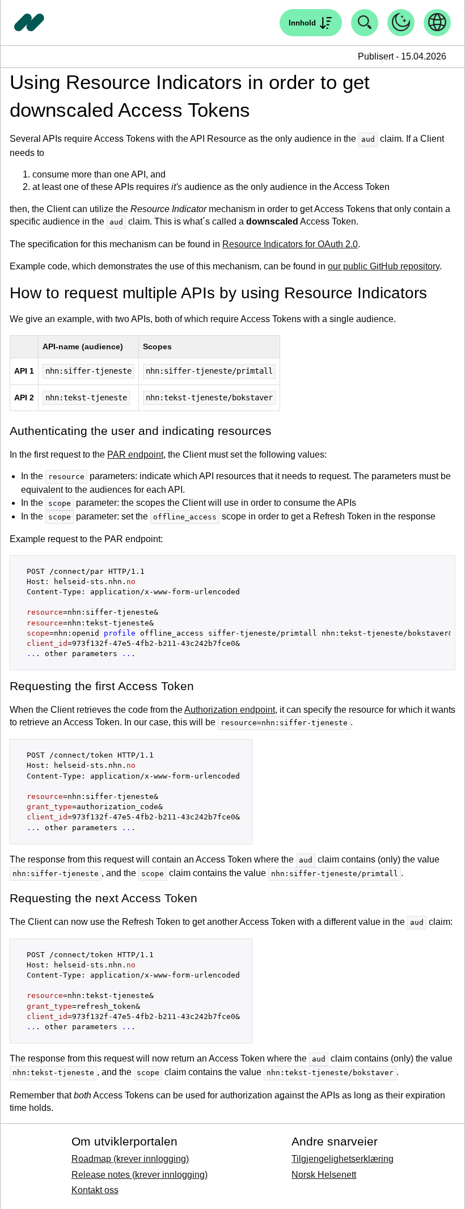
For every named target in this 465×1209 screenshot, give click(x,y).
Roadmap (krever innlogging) (130, 1159)
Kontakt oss (95, 1190)
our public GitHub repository (383, 266)
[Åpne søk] (364, 22)
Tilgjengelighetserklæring (342, 1159)
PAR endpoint (135, 454)
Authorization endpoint (229, 710)
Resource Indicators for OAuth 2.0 (290, 244)
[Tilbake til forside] (29, 22)
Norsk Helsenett (323, 1175)
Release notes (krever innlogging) (139, 1175)
